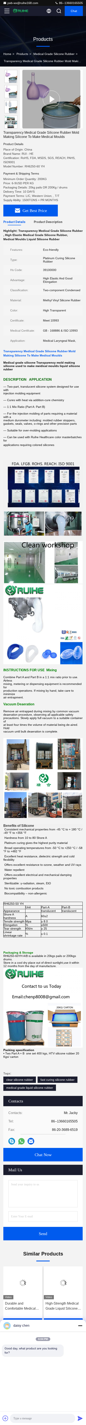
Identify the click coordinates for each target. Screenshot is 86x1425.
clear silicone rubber (19, 1079)
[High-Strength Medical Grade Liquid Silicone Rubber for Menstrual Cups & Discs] (63, 1282)
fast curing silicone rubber (57, 1079)
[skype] (11, 1141)
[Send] (80, 1418)
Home (7, 54)
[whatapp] (21, 1141)
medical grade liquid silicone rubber (29, 1087)
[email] (31, 1141)
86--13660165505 (70, 3)
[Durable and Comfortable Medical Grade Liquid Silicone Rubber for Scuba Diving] (22, 1282)
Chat (74, 11)
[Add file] (5, 1418)
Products (22, 54)
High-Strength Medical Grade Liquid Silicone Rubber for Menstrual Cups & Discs (62, 1306)
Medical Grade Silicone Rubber (54, 54)
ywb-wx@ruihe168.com (22, 3)
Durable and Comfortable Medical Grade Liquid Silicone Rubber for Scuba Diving (21, 1306)
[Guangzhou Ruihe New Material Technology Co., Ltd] (20, 11)
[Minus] (80, 1325)
